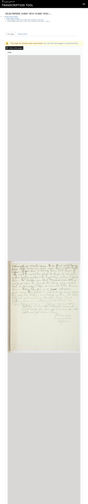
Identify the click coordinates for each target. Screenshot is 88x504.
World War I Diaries (11, 16)
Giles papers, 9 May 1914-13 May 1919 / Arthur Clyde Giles (25, 20)
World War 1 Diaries (12, 18)
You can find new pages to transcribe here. (60, 43)
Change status (22, 34)
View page (11, 34)
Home (2, 16)
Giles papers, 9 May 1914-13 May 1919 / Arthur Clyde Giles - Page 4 (28, 21)
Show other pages (16, 48)
